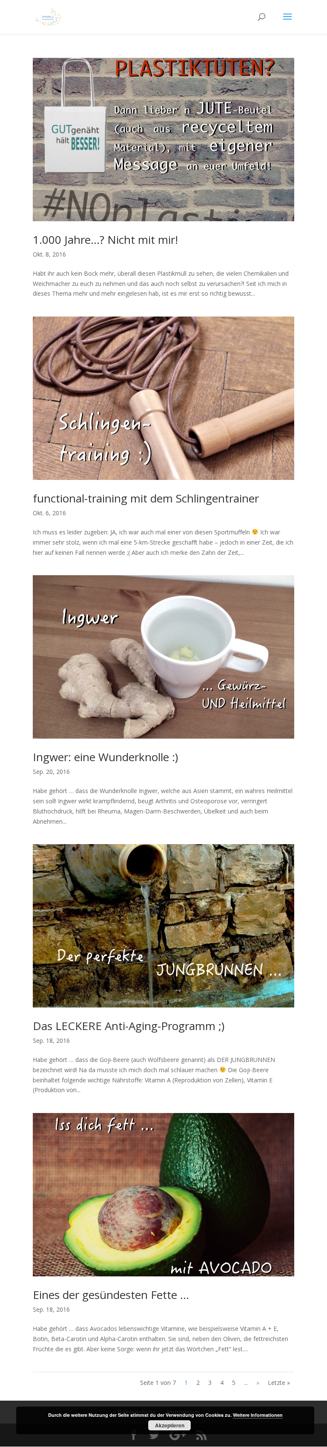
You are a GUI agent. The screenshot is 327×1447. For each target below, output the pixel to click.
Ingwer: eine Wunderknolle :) (105, 757)
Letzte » (279, 1383)
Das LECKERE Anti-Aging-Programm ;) (128, 1025)
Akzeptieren (169, 1425)
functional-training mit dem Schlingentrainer (146, 498)
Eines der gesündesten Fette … (111, 1294)
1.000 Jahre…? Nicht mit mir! (105, 239)
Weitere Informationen (258, 1415)
